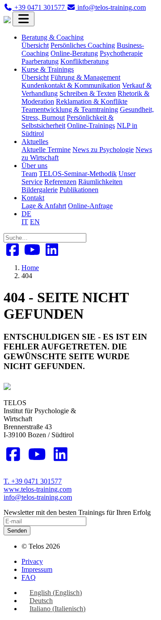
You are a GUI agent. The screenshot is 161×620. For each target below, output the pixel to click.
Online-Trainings (91, 125)
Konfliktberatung (84, 61)
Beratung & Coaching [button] (52, 37)
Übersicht (35, 45)
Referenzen (60, 181)
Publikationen (78, 189)
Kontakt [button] (32, 197)
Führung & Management (85, 77)
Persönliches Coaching (83, 45)
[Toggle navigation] (23, 19)
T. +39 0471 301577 (33, 481)
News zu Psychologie (103, 149)
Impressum (36, 569)
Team (29, 173)
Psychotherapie (121, 53)
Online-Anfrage (90, 205)
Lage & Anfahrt (43, 205)
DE (26, 214)
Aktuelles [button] (34, 141)
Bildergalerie (39, 189)
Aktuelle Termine (46, 149)
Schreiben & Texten (87, 93)
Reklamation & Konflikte (91, 101)
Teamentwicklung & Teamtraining (69, 109)
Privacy (32, 561)
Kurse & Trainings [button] (47, 69)
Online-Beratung (74, 53)
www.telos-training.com (38, 489)
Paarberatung (40, 61)
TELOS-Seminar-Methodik (78, 173)
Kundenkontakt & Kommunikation (70, 85)
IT (24, 222)
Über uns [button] (34, 165)
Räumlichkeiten (100, 181)
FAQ (28, 577)
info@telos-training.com (38, 497)
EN (35, 222)
